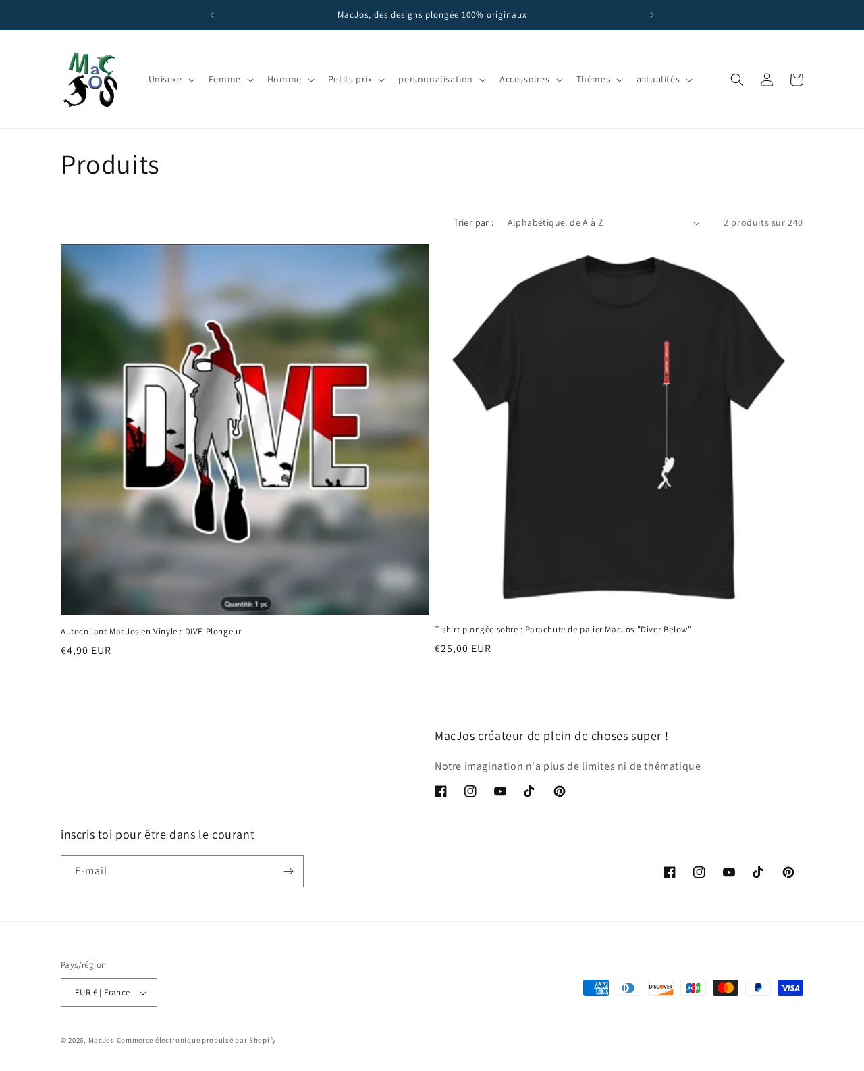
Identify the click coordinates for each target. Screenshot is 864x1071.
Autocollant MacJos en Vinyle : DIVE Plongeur (151, 631)
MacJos (101, 1040)
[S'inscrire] (288, 871)
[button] (170, 79)
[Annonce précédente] (212, 15)
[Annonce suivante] (652, 15)
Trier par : (473, 222)
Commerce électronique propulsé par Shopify (196, 1040)
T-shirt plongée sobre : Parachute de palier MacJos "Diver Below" (563, 629)
